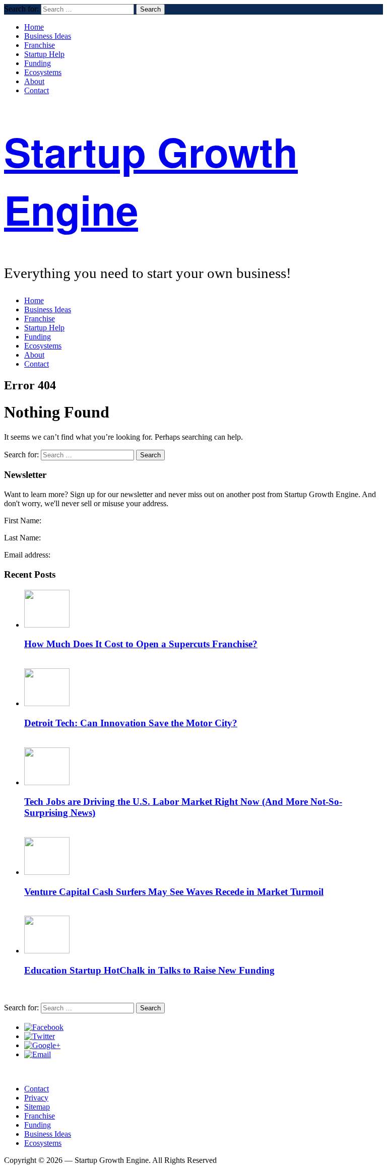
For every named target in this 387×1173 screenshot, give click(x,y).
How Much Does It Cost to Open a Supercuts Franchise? (140, 644)
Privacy (36, 1097)
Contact (36, 90)
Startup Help (44, 54)
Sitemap (37, 1106)
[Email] (37, 1054)
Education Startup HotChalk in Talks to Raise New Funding (149, 970)
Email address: (27, 554)
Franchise (39, 45)
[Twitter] (39, 1036)
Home (34, 27)
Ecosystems (42, 72)
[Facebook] (43, 1027)
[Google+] (42, 1045)
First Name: (22, 520)
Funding (37, 63)
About (34, 81)
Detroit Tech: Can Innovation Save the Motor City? (130, 723)
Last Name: (22, 537)
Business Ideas (47, 36)
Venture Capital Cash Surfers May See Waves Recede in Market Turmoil (174, 891)
